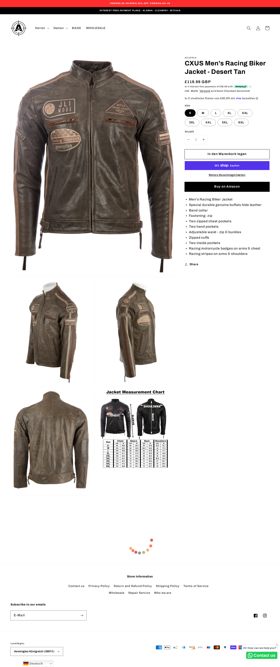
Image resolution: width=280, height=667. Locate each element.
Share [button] (194, 264)
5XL (225, 122)
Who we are (162, 592)
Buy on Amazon (227, 186)
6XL (241, 122)
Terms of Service (195, 586)
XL (230, 113)
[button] (248, 28)
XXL (245, 113)
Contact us (76, 586)
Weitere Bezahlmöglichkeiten (227, 175)
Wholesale (116, 592)
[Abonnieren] (81, 615)
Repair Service (139, 592)
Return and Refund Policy (133, 586)
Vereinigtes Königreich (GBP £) (34, 651)
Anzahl (189, 131)
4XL (208, 122)
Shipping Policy (168, 586)
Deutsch (36, 663)
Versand (205, 91)
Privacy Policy (99, 586)
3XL (192, 122)
